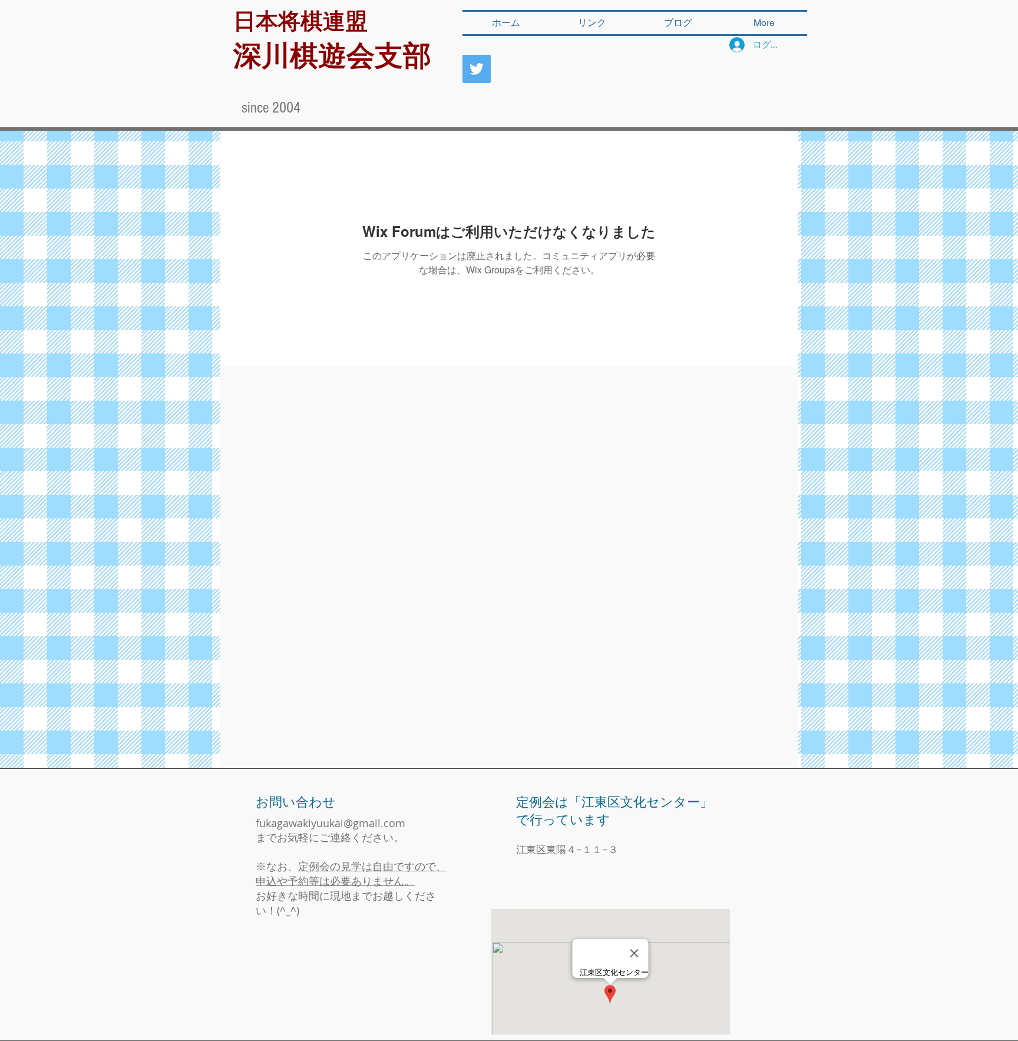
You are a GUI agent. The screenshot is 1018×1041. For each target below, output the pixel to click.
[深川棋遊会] (476, 69)
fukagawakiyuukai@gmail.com (330, 823)
